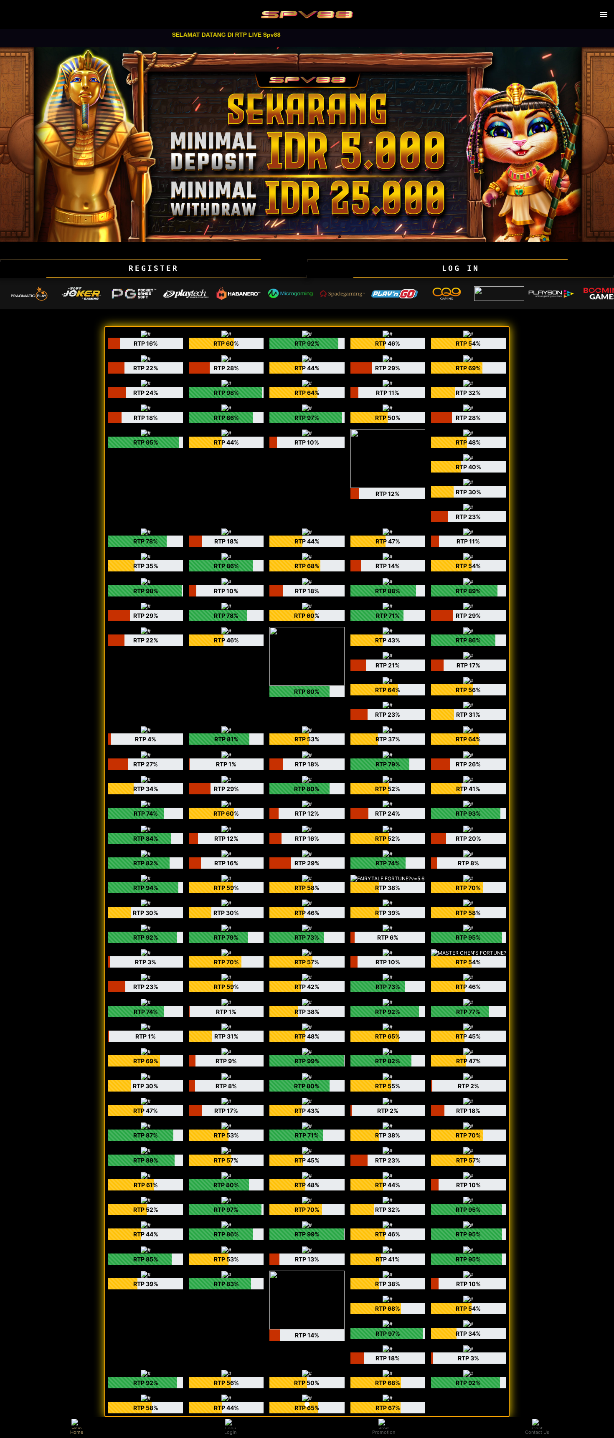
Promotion (383, 1432)
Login (230, 1432)
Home (76, 1432)
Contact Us (537, 1432)
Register (154, 268)
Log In (461, 268)
